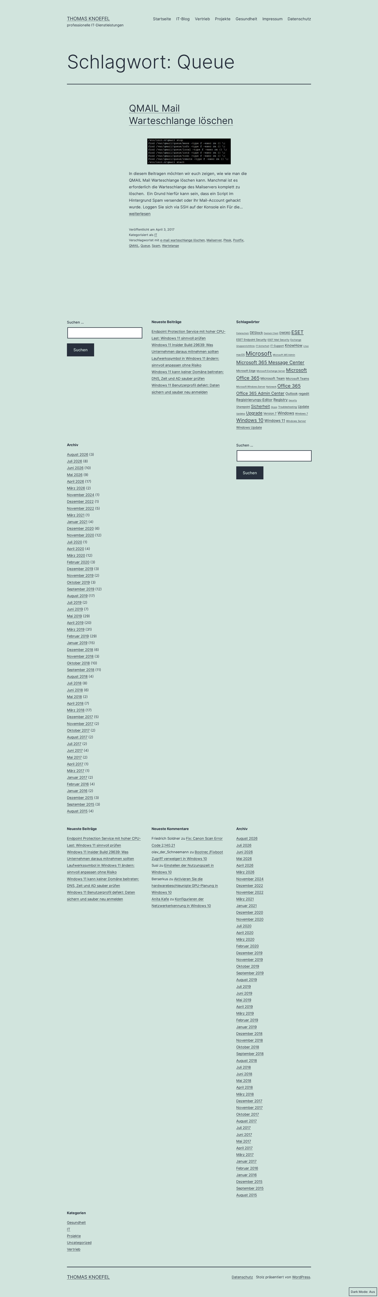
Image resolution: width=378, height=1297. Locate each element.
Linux (306, 346)
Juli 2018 (74, 683)
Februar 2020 (78, 562)
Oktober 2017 (78, 730)
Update (303, 407)
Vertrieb (202, 19)
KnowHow (293, 345)
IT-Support (277, 345)
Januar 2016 (77, 791)
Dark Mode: (359, 1292)
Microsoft (259, 353)
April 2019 (75, 623)
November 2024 (80, 495)
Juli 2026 (74, 461)
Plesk (227, 240)
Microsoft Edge (246, 370)
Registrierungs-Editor (254, 400)
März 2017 (75, 771)
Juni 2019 (75, 609)
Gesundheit (246, 19)
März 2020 (76, 555)
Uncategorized (79, 1243)
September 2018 (80, 670)
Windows (286, 413)
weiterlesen (140, 213)
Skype (274, 407)
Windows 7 (301, 413)
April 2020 (75, 549)
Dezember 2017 (80, 717)
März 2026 (76, 488)
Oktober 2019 (78, 582)
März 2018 (75, 710)
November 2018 (80, 656)
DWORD (284, 333)
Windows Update (249, 427)
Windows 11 (274, 420)
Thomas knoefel (88, 18)
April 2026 (75, 481)
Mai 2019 (74, 616)
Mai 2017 (74, 757)
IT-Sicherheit (262, 346)
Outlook (291, 394)
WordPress (301, 1277)
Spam (156, 246)
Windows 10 (249, 420)
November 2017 (80, 724)
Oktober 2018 (78, 663)
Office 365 (289, 386)
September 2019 (80, 589)
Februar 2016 (78, 784)
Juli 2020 (74, 542)
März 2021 (75, 515)
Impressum (272, 19)
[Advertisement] (189, 469)
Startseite (162, 19)
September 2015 (80, 804)
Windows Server (296, 420)
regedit (304, 394)
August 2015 (77, 811)
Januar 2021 (77, 522)
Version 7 (270, 413)
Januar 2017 (77, 777)
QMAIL (134, 246)
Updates (240, 413)
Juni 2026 (75, 468)
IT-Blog (183, 19)
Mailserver (214, 240)
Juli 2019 (74, 602)
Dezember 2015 (80, 798)
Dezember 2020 (80, 528)
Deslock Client (271, 333)
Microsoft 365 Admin (284, 354)
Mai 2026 (74, 475)
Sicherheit (260, 406)
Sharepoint (243, 406)
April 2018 (75, 703)
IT (155, 235)
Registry (280, 400)
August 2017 (77, 737)
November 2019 (80, 575)
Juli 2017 (74, 744)
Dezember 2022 (80, 501)
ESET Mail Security (278, 339)
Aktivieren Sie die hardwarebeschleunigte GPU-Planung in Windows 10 (185, 885)
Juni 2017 (75, 750)
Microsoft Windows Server (250, 386)
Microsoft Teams (297, 378)
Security (293, 400)
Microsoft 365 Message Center (270, 362)
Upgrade (254, 412)
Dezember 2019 (80, 569)
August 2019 (77, 596)
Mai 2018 (74, 697)
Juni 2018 (75, 690)
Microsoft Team (272, 378)
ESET (297, 332)
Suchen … (75, 322)
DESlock (256, 333)
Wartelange (170, 246)
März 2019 (75, 629)
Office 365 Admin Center (260, 393)
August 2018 (77, 676)
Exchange (295, 339)
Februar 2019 (78, 636)
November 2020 (80, 535)
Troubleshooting (287, 406)
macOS (240, 354)
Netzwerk (271, 386)
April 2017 (75, 764)
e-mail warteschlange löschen (182, 240)
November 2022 (80, 508)
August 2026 (77, 454)
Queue (145, 246)
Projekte (223, 19)
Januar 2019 (77, 643)
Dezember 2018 (80, 650)
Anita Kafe (160, 899)
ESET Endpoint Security (251, 339)
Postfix (238, 240)
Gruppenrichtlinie (245, 346)
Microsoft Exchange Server (271, 371)
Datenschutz (299, 19)
